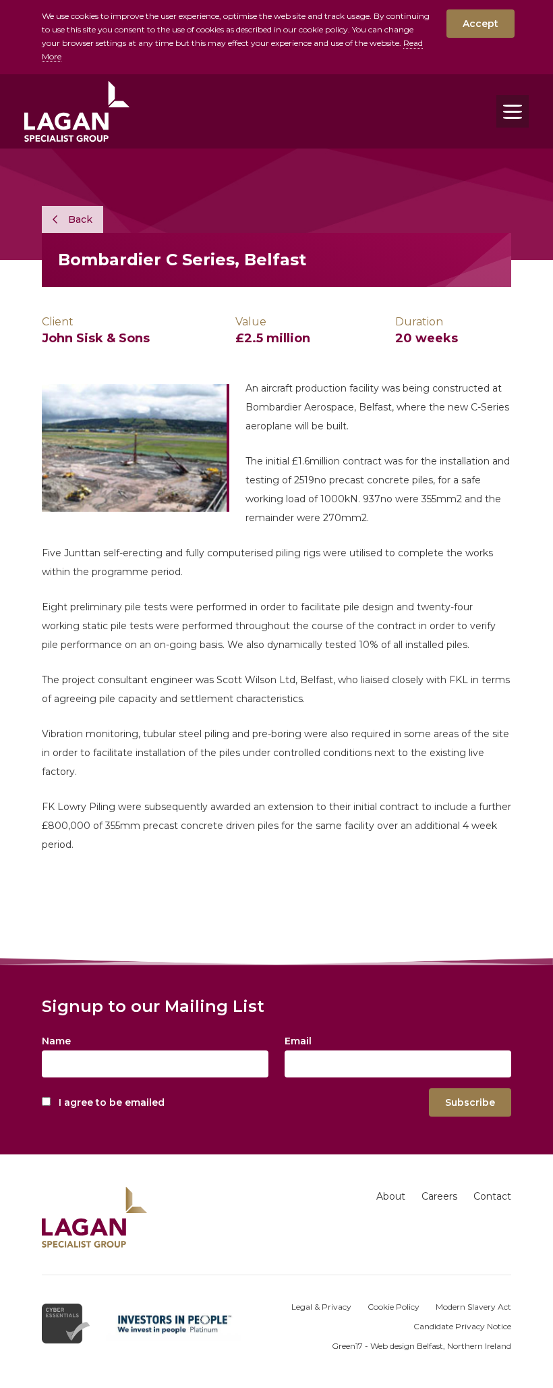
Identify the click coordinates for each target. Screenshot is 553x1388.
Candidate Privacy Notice (462, 1326)
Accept (480, 24)
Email (298, 1041)
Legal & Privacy (321, 1307)
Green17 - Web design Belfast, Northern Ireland (421, 1346)
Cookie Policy (393, 1307)
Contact (492, 1196)
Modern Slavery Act (473, 1307)
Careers (439, 1196)
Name (56, 1041)
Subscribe (470, 1102)
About (390, 1196)
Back (78, 219)
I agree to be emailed (112, 1102)
